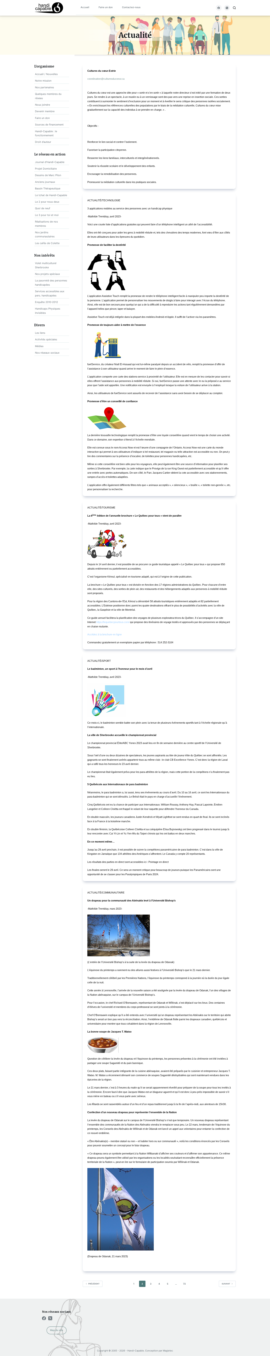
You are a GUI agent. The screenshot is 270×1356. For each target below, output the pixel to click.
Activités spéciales (46, 339)
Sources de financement (49, 124)
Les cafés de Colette (47, 243)
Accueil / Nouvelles (46, 74)
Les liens (40, 332)
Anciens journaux (45, 181)
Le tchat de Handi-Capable (51, 195)
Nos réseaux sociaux (47, 352)
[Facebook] (219, 8)
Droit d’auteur (43, 141)
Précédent (94, 1284)
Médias (39, 346)
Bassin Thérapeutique (47, 188)
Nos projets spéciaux (47, 273)
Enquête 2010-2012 (46, 302)
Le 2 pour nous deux (47, 201)
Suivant (226, 1284)
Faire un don (106, 7)
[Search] (234, 7)
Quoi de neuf (42, 208)
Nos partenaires (44, 87)
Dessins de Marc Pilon (48, 175)
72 (184, 1283)
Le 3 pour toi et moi (47, 215)
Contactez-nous (131, 7)
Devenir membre (45, 111)
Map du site (56, 1330)
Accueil (85, 7)
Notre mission (43, 80)
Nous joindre (42, 104)
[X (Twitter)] (227, 8)
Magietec (168, 1350)
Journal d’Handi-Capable (49, 162)
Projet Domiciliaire (46, 168)
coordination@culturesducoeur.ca (106, 79)
